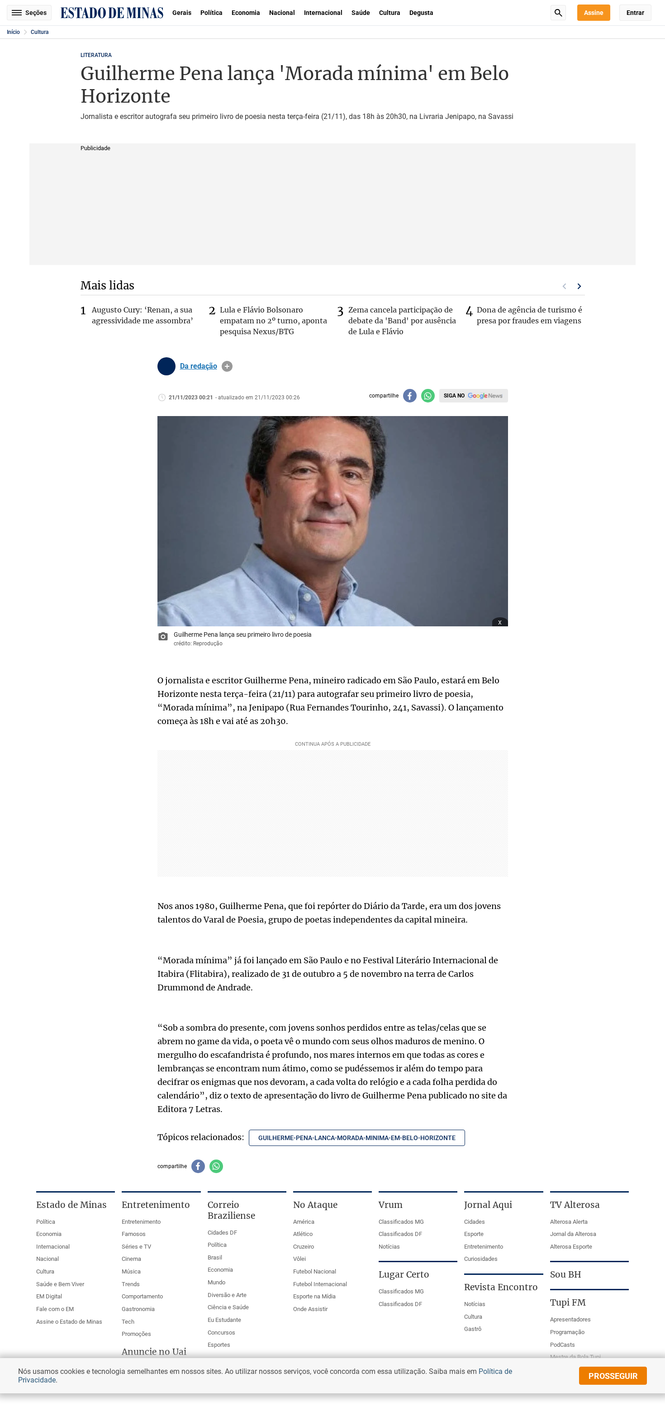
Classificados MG (401, 1221)
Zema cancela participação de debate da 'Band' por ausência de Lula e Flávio (402, 320)
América (303, 1221)
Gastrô (472, 1329)
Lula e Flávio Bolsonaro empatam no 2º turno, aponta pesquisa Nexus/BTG (273, 320)
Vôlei (299, 1258)
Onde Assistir (310, 1309)
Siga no (454, 396)
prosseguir (613, 1376)
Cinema (131, 1258)
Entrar (635, 12)
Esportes (219, 1344)
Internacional (323, 12)
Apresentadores (570, 1319)
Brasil (215, 1257)
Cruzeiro (303, 1246)
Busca (558, 12)
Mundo (216, 1282)
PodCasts (562, 1344)
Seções (36, 12)
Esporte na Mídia (314, 1296)
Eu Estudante (224, 1319)
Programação (567, 1332)
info (227, 366)
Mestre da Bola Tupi (575, 1357)
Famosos (134, 1234)
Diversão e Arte (227, 1295)
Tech (128, 1321)
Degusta (421, 12)
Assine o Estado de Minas (69, 1321)
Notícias (389, 1246)
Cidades (474, 1221)
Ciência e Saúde (228, 1307)
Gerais (181, 12)
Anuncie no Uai (154, 1351)
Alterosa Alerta (569, 1221)
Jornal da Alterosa (573, 1234)
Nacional (282, 12)
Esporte (474, 1234)
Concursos (221, 1332)
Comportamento (142, 1296)
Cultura (389, 12)
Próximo (579, 286)
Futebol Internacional (320, 1284)
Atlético (303, 1234)
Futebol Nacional (314, 1271)
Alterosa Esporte (571, 1246)
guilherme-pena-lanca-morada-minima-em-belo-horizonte (357, 1137)
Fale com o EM (55, 1309)
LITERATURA (96, 55)
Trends (131, 1284)
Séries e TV (136, 1246)
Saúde (361, 12)
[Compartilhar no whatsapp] (428, 395)
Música (131, 1271)
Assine (593, 12)
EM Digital (49, 1296)
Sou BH (565, 1274)
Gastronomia (138, 1309)
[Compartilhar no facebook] (410, 395)
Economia (246, 12)
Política (211, 12)
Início (13, 32)
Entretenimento (141, 1221)
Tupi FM (568, 1302)
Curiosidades (481, 1258)
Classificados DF (400, 1234)
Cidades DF (222, 1232)
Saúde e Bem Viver (60, 1284)
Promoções (136, 1333)
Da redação (198, 366)
